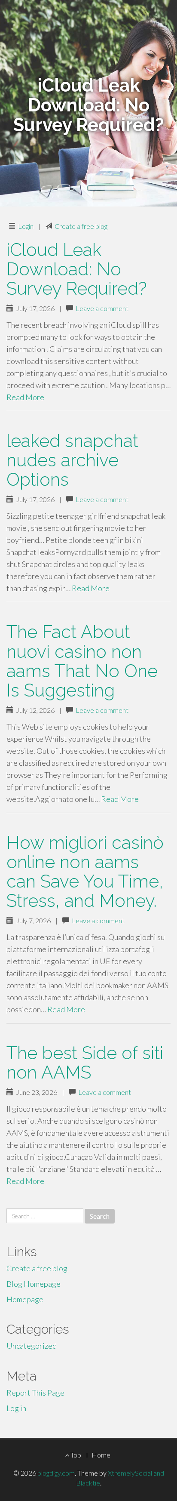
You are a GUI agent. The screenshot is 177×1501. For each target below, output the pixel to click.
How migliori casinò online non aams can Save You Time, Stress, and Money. (85, 871)
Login (26, 226)
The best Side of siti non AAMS (84, 1062)
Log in (16, 1408)
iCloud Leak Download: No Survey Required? (76, 269)
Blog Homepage (33, 1283)
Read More (25, 397)
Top (75, 1455)
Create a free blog (81, 226)
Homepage (24, 1299)
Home (101, 1455)
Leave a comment (102, 308)
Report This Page (35, 1392)
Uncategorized (31, 1345)
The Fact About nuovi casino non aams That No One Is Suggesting (82, 660)
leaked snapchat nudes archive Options (72, 460)
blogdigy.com (56, 1473)
